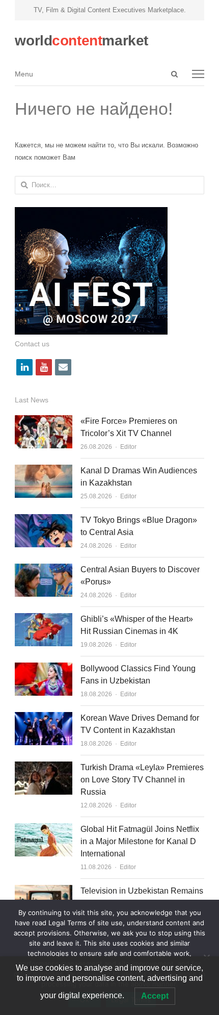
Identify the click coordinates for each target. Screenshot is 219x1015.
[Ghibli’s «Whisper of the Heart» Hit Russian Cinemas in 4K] (43, 619)
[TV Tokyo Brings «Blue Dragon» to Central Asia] (43, 520)
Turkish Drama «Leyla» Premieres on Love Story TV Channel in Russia (142, 779)
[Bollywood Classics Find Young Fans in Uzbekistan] (43, 668)
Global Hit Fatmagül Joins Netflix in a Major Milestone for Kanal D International (139, 841)
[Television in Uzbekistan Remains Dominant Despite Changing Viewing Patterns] (43, 891)
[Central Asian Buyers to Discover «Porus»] (43, 569)
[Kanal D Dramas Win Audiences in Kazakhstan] (43, 470)
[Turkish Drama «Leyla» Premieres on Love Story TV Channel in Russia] (43, 767)
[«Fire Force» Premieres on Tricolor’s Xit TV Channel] (43, 421)
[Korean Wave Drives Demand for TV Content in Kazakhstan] (43, 718)
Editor (128, 446)
